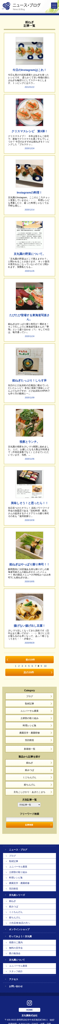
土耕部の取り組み (29, 718)
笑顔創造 (29, 740)
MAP (52, 1020)
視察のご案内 (16, 942)
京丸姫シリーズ (17, 895)
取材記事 (29, 703)
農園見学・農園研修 (29, 732)
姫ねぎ (29, 762)
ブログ (29, 696)
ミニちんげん (29, 777)
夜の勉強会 (14, 953)
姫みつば (29, 770)
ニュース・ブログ (18, 849)
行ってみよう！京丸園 (20, 936)
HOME (29, 1010)
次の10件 (29, 672)
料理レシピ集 (29, 725)
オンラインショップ (19, 929)
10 (45, 666)
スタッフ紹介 (16, 971)
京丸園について (17, 959)
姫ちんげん (29, 784)
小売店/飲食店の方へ (19, 923)
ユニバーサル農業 (29, 711)
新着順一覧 (29, 749)
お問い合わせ (16, 986)
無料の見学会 (16, 948)
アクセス (13, 979)
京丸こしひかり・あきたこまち (29, 792)
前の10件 (30, 659)
